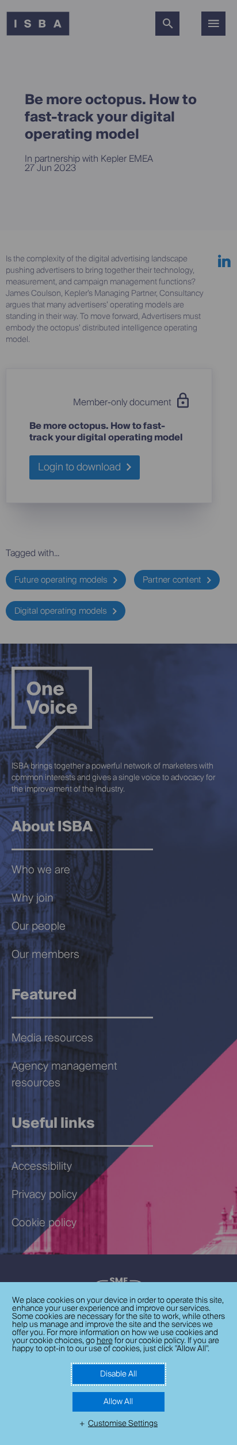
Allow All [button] (118, 1402)
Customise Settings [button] (123, 1424)
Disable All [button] (118, 1374)
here (105, 1341)
